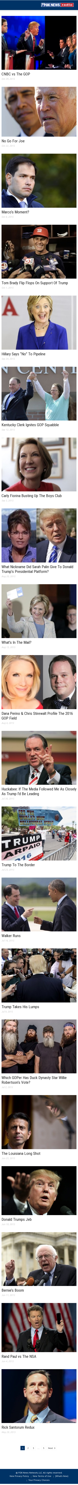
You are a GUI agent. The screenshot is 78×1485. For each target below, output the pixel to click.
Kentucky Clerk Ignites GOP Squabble (30, 425)
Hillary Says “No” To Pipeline (23, 354)
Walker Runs (11, 935)
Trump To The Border (18, 865)
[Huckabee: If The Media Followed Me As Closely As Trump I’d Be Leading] (39, 757)
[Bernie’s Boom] (39, 1258)
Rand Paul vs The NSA (19, 1356)
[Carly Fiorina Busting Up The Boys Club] (39, 464)
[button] (14, 5)
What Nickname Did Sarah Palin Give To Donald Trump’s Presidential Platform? (37, 569)
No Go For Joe (13, 141)
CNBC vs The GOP (16, 74)
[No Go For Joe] (39, 111)
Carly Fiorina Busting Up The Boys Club (32, 495)
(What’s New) (61, 1476)
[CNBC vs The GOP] (39, 42)
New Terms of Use (42, 1476)
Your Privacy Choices (39, 1480)
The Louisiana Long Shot (21, 1153)
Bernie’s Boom (13, 1290)
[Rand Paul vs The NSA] (39, 1327)
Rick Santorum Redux (18, 1427)
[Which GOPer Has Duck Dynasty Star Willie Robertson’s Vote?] (39, 1046)
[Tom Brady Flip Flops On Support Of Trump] (39, 251)
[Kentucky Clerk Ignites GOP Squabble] (39, 393)
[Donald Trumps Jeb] (39, 1190)
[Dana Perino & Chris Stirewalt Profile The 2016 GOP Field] (39, 682)
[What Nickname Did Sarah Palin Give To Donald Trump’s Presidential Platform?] (39, 535)
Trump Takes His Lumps (20, 1007)
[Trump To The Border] (39, 833)
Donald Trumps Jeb (17, 1219)
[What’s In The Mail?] (39, 611)
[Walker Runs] (39, 904)
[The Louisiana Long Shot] (39, 1121)
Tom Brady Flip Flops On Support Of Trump (35, 283)
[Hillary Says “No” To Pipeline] (39, 322)
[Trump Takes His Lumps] (39, 975)
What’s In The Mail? (16, 642)
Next (50, 1448)
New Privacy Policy (19, 1476)
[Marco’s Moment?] (39, 180)
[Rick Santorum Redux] (39, 1395)
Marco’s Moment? (15, 212)
